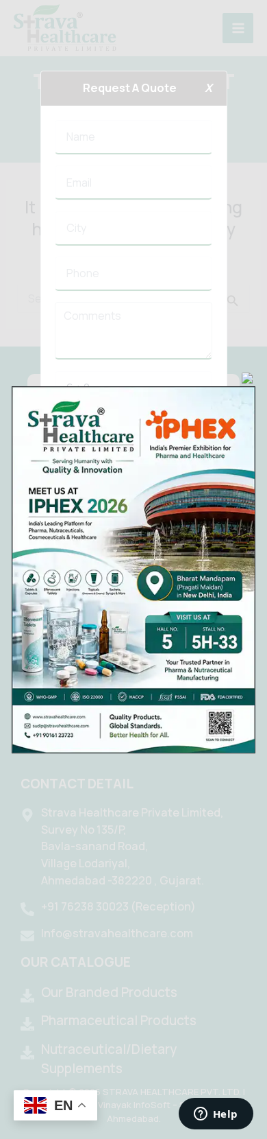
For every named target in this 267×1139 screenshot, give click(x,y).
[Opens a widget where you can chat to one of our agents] (215, 1115)
